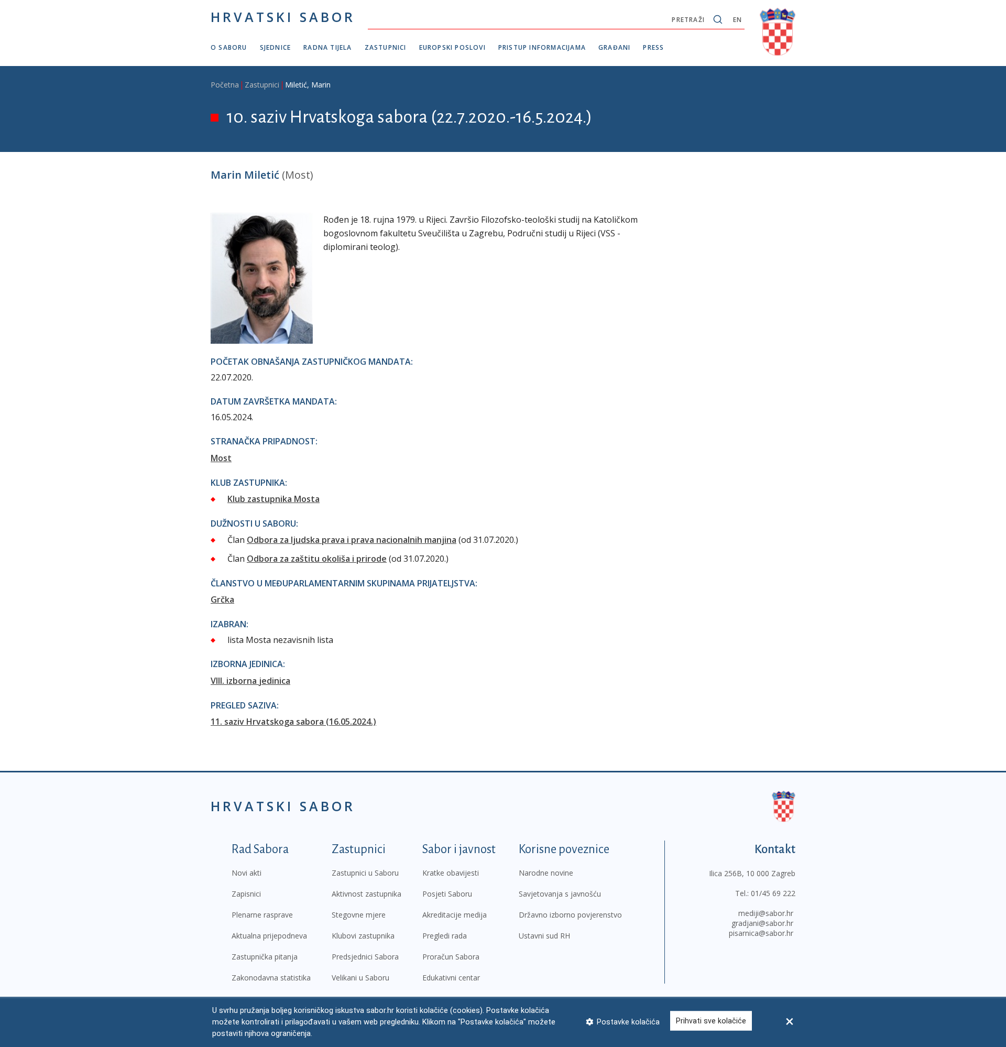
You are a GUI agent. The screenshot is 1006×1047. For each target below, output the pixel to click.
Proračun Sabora (450, 957)
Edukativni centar (451, 978)
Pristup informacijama (542, 47)
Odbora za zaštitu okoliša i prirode (317, 558)
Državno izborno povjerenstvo (570, 915)
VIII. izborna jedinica (250, 680)
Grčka (222, 599)
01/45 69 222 (773, 893)
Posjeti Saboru (447, 894)
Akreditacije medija (454, 915)
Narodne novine (546, 873)
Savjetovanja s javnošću (560, 894)
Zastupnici (386, 47)
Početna (225, 85)
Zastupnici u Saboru (365, 873)
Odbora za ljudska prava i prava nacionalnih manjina (351, 540)
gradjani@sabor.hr (762, 923)
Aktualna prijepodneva (269, 936)
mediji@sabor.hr (765, 913)
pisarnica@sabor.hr (761, 933)
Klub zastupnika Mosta (273, 499)
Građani (614, 47)
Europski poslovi (452, 47)
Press (653, 47)
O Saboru (229, 47)
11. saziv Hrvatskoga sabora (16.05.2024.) (293, 721)
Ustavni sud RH (544, 936)
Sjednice (275, 47)
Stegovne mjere (359, 915)
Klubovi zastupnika (363, 936)
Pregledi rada (444, 936)
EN (737, 19)
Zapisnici (246, 894)
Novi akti (246, 873)
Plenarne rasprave (262, 915)
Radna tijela (327, 47)
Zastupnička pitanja (265, 957)
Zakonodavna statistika (271, 978)
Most (221, 458)
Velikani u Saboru (360, 978)
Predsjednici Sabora (365, 957)
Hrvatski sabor (283, 17)
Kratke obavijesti (450, 873)
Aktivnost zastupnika (366, 894)
